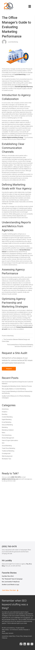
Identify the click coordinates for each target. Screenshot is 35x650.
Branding (4, 414)
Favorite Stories (9, 573)
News (3, 432)
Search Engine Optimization (10, 440)
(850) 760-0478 (15, 477)
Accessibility (5, 636)
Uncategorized (6, 453)
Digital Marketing (6, 419)
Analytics (4, 411)
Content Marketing (7, 417)
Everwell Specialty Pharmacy (24, 86)
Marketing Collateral (7, 430)
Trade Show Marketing (8, 448)
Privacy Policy (19, 636)
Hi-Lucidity (7, 560)
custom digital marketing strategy (12, 137)
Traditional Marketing (8, 451)
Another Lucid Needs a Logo (10, 584)
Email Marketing (6, 422)
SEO (3, 443)
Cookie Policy (12, 636)
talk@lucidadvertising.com (10, 479)
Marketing (5, 427)
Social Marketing (7, 445)
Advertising (10, 335)
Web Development (7, 456)
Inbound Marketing (7, 424)
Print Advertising (6, 435)
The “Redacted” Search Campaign (12, 579)
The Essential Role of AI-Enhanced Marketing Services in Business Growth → (20, 345)
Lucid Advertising (13, 42)
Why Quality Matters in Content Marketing (14, 389)
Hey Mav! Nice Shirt (8, 576)
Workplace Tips (6, 458)
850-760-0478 (28, 619)
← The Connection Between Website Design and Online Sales (16, 340)
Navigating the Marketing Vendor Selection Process (17, 386)
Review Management (8, 438)
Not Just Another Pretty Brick (10, 581)
